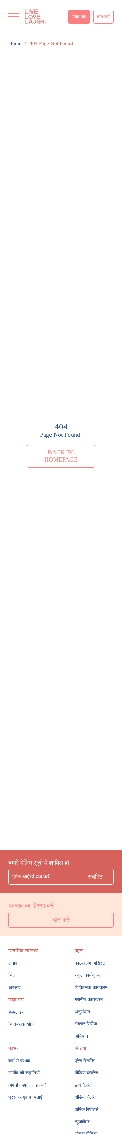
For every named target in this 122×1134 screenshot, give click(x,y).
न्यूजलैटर (82, 1121)
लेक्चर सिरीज (86, 1023)
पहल (79, 950)
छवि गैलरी (83, 1085)
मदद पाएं (79, 16)
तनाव (12, 963)
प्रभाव (14, 1048)
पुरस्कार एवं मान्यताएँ (25, 1097)
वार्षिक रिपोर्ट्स (86, 1109)
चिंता (12, 975)
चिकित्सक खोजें (21, 1024)
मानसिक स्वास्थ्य (23, 950)
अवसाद (14, 987)
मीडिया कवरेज (86, 1073)
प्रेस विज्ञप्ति (85, 1060)
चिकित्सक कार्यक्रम (91, 987)
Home (14, 43)
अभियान (81, 1036)
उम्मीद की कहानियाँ (24, 1073)
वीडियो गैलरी (85, 1097)
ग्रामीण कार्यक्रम (89, 999)
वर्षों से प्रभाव (19, 1060)
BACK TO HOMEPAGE (61, 456)
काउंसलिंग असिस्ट (90, 963)
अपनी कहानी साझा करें (27, 1085)
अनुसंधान (82, 1011)
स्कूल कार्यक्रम (87, 975)
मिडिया (80, 1048)
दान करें (103, 16)
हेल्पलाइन (16, 1012)
